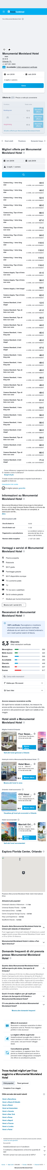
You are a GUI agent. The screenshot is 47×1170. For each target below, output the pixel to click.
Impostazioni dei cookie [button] (10, 484)
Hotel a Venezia (8, 1111)
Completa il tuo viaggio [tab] (12, 1088)
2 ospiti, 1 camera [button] (10, 80)
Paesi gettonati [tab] (23, 1083)
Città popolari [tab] (8, 1083)
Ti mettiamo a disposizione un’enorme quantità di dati (21, 1151)
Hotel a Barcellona (9, 1099)
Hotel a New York (8, 1114)
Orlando (36, 1164)
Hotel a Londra (7, 1126)
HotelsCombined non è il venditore (16, 1147)
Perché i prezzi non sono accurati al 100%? (19, 1155)
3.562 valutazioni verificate (27, 67)
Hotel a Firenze (8, 1123)
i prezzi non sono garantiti (10, 1140)
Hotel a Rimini (7, 1105)
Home (3, 1164)
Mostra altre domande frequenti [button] (23, 1010)
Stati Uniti (10, 1164)
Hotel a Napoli (7, 1120)
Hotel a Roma (7, 1117)
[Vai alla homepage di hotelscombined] (15, 12)
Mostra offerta (26, 747)
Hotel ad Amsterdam (9, 1108)
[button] (3, 11)
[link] (16, 752)
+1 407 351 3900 (9, 64)
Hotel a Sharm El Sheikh (11, 1102)
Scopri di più (9, 475)
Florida (24, 1164)
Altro (4, 514)
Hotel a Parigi (7, 1129)
